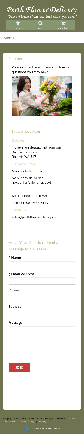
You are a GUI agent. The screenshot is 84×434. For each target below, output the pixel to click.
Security (42, 421)
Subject (15, 306)
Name (15, 257)
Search (40, 27)
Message (15, 322)
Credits (73, 418)
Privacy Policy (27, 421)
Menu (8, 37)
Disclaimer (10, 421)
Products (18, 27)
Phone (14, 290)
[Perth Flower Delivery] (42, 12)
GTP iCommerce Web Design (45, 428)
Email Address (21, 274)
